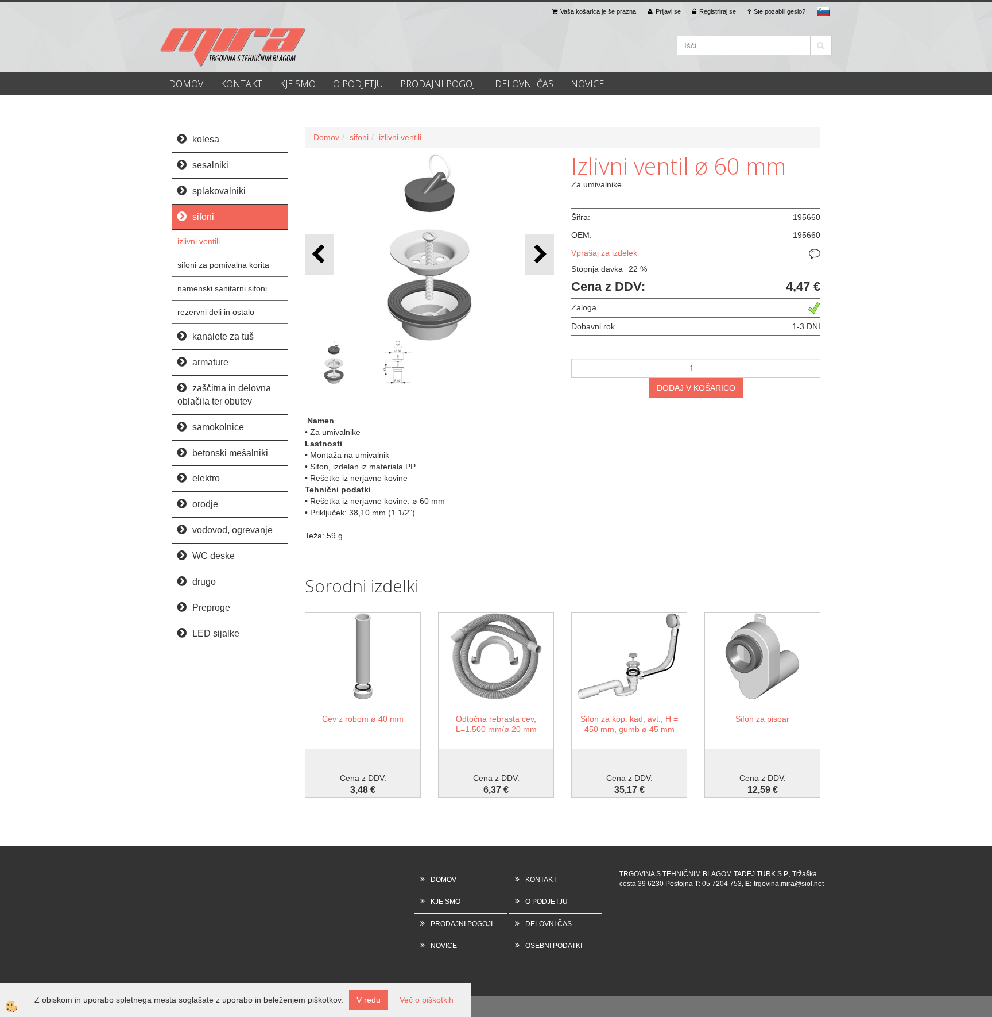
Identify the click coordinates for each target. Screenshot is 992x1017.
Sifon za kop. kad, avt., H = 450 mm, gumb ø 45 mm (629, 724)
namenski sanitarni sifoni (222, 288)
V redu (368, 999)
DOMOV (186, 84)
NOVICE (587, 84)
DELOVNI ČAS (524, 84)
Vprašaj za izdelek (604, 252)
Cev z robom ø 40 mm (363, 718)
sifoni (359, 137)
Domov (326, 137)
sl (823, 11)
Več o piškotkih (427, 999)
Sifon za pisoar (762, 718)
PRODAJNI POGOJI (439, 84)
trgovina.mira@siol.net (789, 884)
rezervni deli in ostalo (215, 312)
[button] (539, 254)
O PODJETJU (358, 84)
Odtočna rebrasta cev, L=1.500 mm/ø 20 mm (496, 724)
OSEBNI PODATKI (553, 946)
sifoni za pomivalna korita (223, 264)
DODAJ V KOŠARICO (696, 387)
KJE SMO (298, 84)
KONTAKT (241, 84)
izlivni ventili (198, 241)
